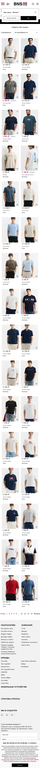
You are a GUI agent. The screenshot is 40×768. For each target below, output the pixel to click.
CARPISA (4, 672)
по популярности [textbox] (21, 32)
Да (28, 18)
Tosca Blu (4, 661)
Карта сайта (26, 645)
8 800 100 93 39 (26, 726)
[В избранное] (17, 61)
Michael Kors (5, 666)
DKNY (3, 675)
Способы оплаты (6, 631)
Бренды (24, 631)
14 (32, 614)
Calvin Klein (25, 139)
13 (28, 614)
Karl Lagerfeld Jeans (27, 174)
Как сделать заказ (7, 628)
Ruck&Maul (24, 666)
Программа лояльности (29, 642)
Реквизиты (25, 634)
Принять (20, 765)
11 (22, 614)
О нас (23, 628)
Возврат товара (6, 634)
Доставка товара (6, 637)
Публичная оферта (7, 642)
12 (25, 614)
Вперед (37, 614)
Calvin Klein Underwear (28, 661)
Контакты (25, 639)
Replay (5, 174)
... (18, 614)
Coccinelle (4, 680)
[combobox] (26, 32)
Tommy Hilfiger (7, 67)
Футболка (24, 69)
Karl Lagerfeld (7, 103)
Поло (4, 69)
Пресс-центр (26, 637)
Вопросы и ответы (7, 639)
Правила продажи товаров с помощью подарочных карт (7, 647)
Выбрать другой (11, 18)
